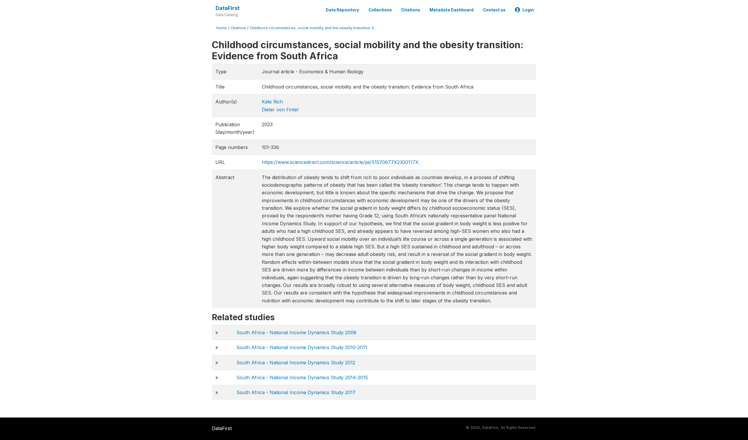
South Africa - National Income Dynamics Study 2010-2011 (301, 347)
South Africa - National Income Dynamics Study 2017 (296, 392)
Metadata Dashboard (452, 10)
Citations (410, 10)
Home (221, 28)
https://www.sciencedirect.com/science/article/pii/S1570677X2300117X (340, 162)
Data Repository (342, 10)
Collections (380, 10)
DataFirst (228, 8)
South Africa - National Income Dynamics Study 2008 (296, 332)
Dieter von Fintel (280, 109)
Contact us (494, 10)
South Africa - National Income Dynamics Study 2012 (295, 362)
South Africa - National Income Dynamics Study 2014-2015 (302, 377)
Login (528, 10)
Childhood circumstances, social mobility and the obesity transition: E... (313, 28)
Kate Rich (272, 102)
